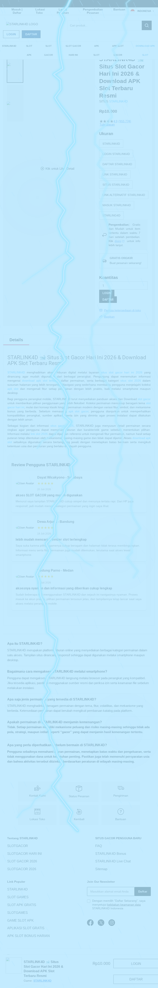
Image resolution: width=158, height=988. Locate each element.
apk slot (12, 388)
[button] (15, 64)
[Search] (147, 25)
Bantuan (119, 9)
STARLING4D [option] (111, 215)
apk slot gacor (78, 411)
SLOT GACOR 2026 (22, 861)
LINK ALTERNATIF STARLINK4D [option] (123, 195)
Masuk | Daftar (17, 11)
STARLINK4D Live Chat (113, 861)
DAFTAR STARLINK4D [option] (117, 164)
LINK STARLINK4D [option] (114, 174)
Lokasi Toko (40, 11)
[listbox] (123, 179)
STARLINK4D (118, 101)
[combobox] (109, 25)
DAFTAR (108, 299)
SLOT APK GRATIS (21, 905)
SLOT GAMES (18, 897)
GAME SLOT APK (20, 920)
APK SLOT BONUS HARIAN (28, 936)
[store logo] (22, 24)
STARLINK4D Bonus (110, 853)
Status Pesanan (79, 796)
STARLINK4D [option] (111, 143)
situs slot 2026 (130, 380)
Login (11, 34)
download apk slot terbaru (40, 380)
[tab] (16, 339)
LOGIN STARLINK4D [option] (116, 154)
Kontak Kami (37, 795)
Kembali (79, 819)
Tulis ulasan (107, 124)
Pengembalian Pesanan (93, 11)
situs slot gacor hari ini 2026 (121, 372)
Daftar (31, 34)
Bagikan (109, 316)
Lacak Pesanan (63, 11)
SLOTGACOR (17, 846)
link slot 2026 (39, 433)
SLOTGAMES (17, 912)
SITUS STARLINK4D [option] (115, 184)
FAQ (98, 846)
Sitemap (101, 869)
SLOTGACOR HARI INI (24, 853)
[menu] (79, 50)
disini (118, 241)
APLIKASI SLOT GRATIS (25, 928)
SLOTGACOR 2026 (21, 869)
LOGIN (106, 293)
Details (16, 340)
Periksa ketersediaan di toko (122, 310)
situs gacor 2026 (62, 425)
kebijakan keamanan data (124, 904)
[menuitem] (9, 45)
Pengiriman (120, 795)
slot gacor (144, 399)
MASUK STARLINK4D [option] (116, 205)
